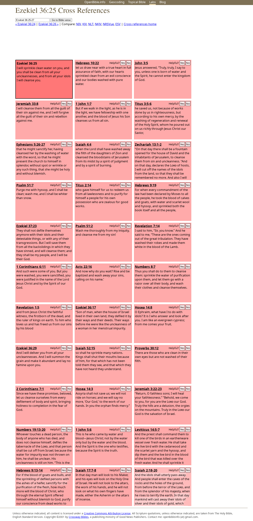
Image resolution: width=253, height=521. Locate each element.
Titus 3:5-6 (143, 103)
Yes (123, 63)
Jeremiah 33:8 (27, 103)
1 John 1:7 (83, 103)
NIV (78, 24)
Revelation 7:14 (147, 226)
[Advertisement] (215, 34)
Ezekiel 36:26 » (49, 24)
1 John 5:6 (83, 429)
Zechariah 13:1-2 (148, 144)
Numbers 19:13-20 (30, 429)
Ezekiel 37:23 (26, 226)
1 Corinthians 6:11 (31, 266)
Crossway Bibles (79, 517)
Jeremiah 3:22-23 (148, 389)
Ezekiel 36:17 (86, 307)
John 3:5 (141, 63)
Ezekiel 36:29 (26, 348)
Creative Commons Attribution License (107, 513)
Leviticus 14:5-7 (147, 429)
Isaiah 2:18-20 (146, 470)
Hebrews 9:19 (145, 185)
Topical (137, 2)
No (129, 63)
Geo (116, 2)
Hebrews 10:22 (87, 63)
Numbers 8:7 (145, 266)
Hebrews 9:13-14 (29, 470)
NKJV (98, 24)
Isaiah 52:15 (85, 348)
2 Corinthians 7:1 (30, 389)
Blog (162, 2)
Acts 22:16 (84, 266)
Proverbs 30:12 (147, 348)
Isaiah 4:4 (83, 144)
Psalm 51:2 (84, 226)
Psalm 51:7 (25, 185)
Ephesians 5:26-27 (30, 144)
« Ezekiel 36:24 (25, 24)
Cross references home (140, 24)
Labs (152, 2)
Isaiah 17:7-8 (86, 470)
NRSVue (108, 24)
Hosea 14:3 (84, 389)
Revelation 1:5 (27, 307)
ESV (118, 24)
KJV (84, 24)
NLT (90, 24)
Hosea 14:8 (143, 307)
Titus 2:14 (83, 185)
